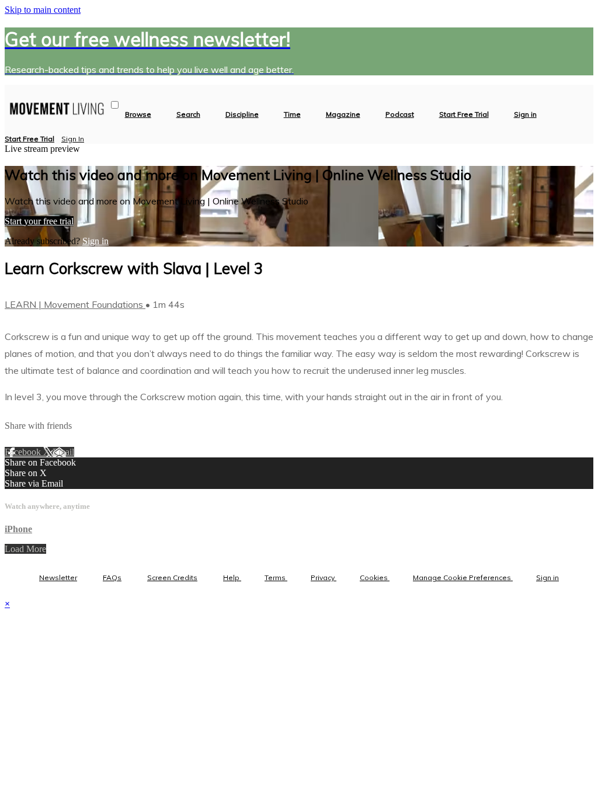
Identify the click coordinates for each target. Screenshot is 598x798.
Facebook (24, 452)
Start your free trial (39, 221)
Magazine (343, 114)
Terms (276, 577)
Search (188, 114)
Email (63, 452)
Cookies (375, 577)
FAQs (112, 577)
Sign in (525, 114)
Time (292, 114)
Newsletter (58, 577)
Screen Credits (172, 577)
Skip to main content (43, 10)
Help (232, 577)
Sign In (72, 138)
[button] (115, 105)
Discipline (242, 114)
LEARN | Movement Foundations (75, 304)
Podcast (399, 114)
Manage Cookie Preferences (463, 577)
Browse (138, 114)
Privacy (323, 577)
